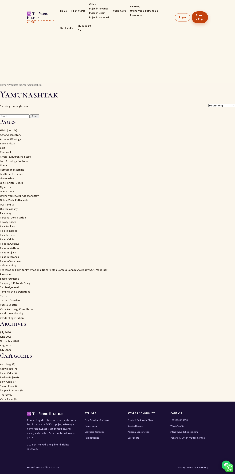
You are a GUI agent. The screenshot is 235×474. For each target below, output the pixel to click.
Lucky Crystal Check (11, 183)
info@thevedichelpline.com (184, 432)
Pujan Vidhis (78, 10)
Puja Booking (7, 226)
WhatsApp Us (177, 426)
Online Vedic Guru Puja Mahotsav (19, 196)
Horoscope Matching (12, 170)
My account (84, 26)
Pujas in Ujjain (97, 13)
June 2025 (6, 337)
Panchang (6, 213)
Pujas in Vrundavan (11, 261)
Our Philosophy (9, 209)
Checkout (5, 152)
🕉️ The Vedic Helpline (40, 17)
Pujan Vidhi (6, 373)
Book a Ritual (7, 143)
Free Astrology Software (14, 161)
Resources (136, 15)
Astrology (6, 364)
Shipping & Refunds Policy (15, 283)
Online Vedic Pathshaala (144, 10)
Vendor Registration (12, 318)
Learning (135, 6)
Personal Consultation (13, 217)
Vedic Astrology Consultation (17, 309)
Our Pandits (67, 28)
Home (63, 10)
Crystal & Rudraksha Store (15, 157)
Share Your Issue (9, 279)
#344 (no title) (8, 130)
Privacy (181, 468)
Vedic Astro (119, 10)
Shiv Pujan (6, 382)
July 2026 (5, 332)
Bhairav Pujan (8, 377)
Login (182, 17)
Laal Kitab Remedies (11, 174)
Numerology (7, 191)
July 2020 (5, 350)
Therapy (5, 395)
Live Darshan (7, 178)
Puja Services (7, 235)
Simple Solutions (10, 390)
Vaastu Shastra (9, 305)
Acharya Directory (10, 135)
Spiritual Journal (9, 287)
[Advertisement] (117, 58)
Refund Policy (8, 265)
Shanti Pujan (7, 386)
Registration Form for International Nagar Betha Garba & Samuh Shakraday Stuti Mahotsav (53, 270)
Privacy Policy (8, 222)
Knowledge (6, 369)
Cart (80, 30)
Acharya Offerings (10, 139)
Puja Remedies (8, 231)
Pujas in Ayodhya (98, 8)
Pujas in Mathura (10, 248)
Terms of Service (10, 300)
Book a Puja (199, 17)
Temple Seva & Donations (15, 291)
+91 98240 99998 (179, 420)
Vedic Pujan (6, 399)
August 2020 (7, 345)
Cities (92, 4)
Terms (3, 296)
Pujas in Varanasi (99, 17)
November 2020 (9, 341)
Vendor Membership (12, 313)
